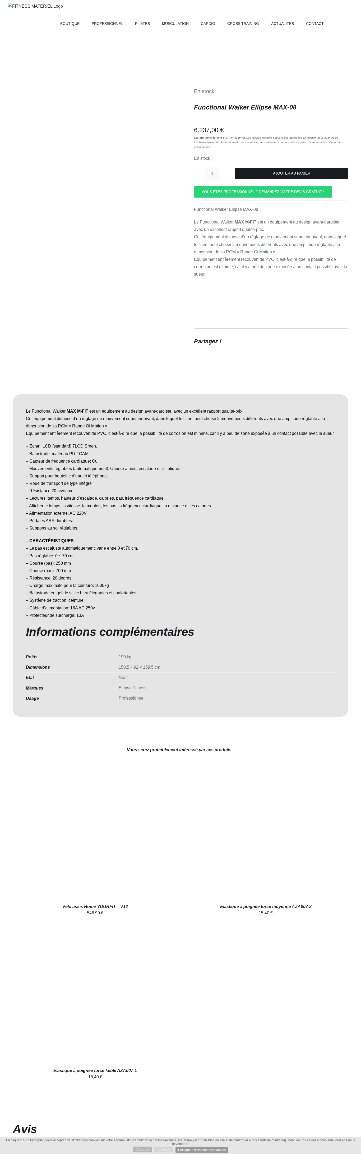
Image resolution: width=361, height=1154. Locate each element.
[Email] (343, 341)
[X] (324, 341)
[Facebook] (315, 341)
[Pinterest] (334, 341)
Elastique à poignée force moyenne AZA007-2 (266, 906)
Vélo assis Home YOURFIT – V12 (95, 906)
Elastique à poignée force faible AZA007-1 (95, 1070)
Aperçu (103, 833)
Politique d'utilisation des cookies (202, 1150)
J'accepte (142, 1149)
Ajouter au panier (291, 173)
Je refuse (163, 1149)
